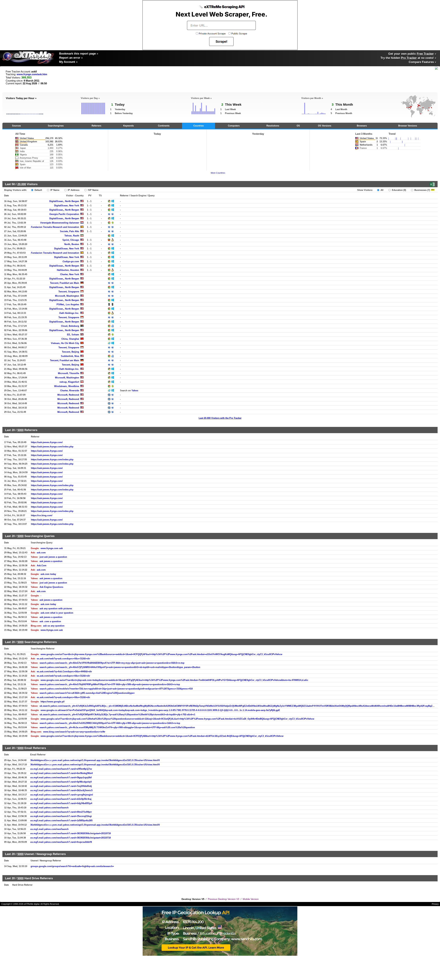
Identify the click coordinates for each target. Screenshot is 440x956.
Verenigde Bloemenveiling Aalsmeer (59, 222)
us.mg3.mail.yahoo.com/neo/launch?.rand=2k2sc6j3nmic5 (61, 790)
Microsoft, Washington (67, 296)
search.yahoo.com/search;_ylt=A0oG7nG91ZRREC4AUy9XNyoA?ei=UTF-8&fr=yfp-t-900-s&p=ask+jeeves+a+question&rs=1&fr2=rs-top (110, 723)
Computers (234, 125)
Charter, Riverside (69, 390)
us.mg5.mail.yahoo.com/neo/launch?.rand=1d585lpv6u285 (61, 820)
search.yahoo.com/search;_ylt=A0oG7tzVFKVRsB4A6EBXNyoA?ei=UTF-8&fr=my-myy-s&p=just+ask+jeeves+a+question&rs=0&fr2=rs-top (112, 663)
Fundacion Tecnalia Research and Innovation (55, 227)
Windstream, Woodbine (66, 386)
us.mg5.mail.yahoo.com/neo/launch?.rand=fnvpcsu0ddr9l (61, 842)
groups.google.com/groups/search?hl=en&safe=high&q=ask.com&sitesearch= (72, 866)
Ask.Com (41, 565)
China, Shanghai (70, 339)
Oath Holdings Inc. (69, 313)
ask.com (41, 552)
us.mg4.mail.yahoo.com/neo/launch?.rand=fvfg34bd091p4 (61, 803)
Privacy (435, 904)
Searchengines (56, 125)
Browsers (362, 125)
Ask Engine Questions (51, 587)
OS (298, 125)
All (381, 190)
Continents (163, 125)
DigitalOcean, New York (66, 205)
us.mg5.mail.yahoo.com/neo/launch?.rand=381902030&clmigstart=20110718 (70, 833)
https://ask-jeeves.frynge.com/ (47, 442)
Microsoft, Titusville (68, 373)
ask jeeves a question (51, 561)
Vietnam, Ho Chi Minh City (65, 343)
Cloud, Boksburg (70, 326)
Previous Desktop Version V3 (223, 899)
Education (398, 190)
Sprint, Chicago (70, 240)
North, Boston (71, 244)
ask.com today (48, 574)
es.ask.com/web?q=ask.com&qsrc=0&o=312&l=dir (63, 658)
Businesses (422, 190)
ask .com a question (50, 621)
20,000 (21, 184)
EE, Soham (73, 334)
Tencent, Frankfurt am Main (64, 283)
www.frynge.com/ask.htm (32, 74)
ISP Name (92, 190)
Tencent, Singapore (68, 291)
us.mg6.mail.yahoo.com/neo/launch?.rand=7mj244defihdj (61, 786)
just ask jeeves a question (53, 557)
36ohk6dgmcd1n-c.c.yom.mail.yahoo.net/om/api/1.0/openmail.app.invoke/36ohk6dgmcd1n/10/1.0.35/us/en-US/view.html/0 (95, 760)
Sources (16, 125)
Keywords (128, 125)
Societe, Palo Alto (69, 231)
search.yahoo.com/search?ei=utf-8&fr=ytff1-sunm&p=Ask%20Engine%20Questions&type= (87, 693)
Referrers (96, 125)
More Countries (218, 173)
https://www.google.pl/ (53, 701)
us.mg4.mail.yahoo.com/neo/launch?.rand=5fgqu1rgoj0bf (61, 777)
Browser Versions (407, 125)
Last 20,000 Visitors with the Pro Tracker (220, 418)
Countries (198, 125)
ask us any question (53, 625)
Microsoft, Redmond (68, 395)
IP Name (54, 190)
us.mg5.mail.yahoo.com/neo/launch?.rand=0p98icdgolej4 (61, 781)
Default (38, 190)
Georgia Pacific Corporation (64, 214)
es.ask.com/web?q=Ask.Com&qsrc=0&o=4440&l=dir (64, 671)
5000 (20, 430)
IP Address (73, 190)
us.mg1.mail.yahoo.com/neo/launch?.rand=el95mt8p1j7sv (61, 769)
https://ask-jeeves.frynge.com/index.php (52, 446)
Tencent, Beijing (70, 351)
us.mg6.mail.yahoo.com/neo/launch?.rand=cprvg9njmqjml (61, 794)
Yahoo (134, 390)
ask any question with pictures (56, 608)
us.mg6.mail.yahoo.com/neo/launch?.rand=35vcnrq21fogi (61, 816)
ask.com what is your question (57, 613)
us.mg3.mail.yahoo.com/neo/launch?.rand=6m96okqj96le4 (61, 773)
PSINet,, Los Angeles (68, 304)
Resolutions (272, 125)
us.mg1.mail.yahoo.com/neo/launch (49, 807)
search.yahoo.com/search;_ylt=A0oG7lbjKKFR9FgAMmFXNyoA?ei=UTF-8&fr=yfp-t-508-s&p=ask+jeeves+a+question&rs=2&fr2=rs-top (110, 684)
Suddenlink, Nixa (70, 356)
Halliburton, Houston (68, 270)
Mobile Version (251, 899)
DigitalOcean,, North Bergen (64, 201)
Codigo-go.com (71, 261)
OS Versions (324, 125)
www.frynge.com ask (52, 548)
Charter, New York (69, 274)
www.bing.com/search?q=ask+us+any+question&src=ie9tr (74, 731)
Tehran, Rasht (71, 235)
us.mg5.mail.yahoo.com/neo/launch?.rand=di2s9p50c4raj (60, 799)
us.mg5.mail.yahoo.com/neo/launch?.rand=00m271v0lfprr (61, 812)
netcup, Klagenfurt (69, 382)
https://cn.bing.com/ (41, 515)
